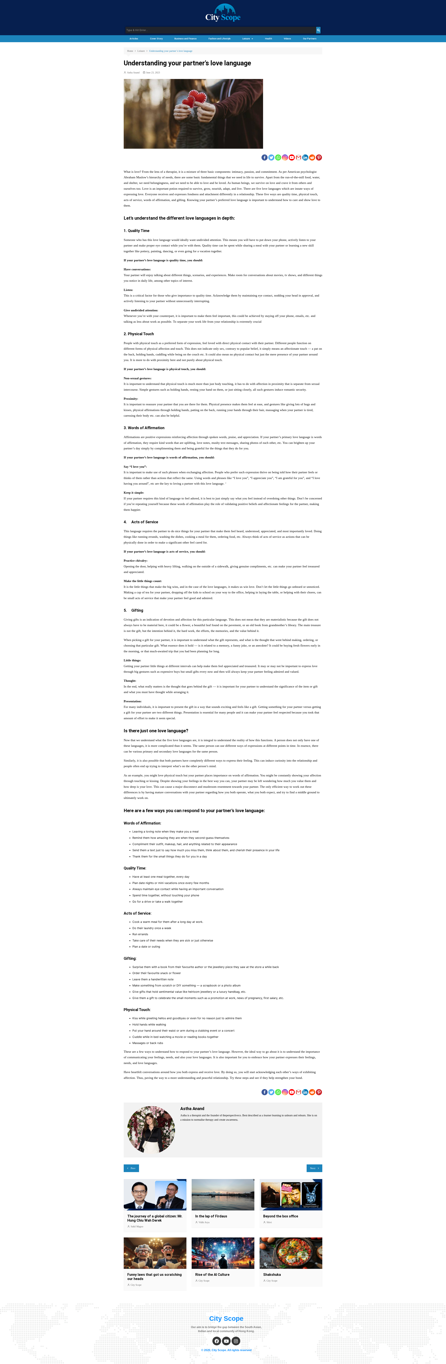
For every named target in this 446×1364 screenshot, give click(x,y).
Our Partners (309, 38)
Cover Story (156, 38)
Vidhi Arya (204, 1222)
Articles (134, 38)
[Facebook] (265, 157)
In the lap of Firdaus (211, 1216)
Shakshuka (272, 1274)
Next (312, 1168)
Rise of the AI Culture (212, 1274)
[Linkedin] (305, 157)
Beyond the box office (280, 1216)
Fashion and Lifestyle (219, 38)
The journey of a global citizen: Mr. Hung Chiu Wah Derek (154, 1218)
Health (268, 38)
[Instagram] (285, 157)
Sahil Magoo (137, 1226)
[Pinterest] (319, 157)
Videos (287, 38)
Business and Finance (185, 38)
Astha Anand (133, 72)
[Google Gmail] (298, 157)
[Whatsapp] (278, 157)
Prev (133, 1168)
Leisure (246, 38)
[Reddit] (312, 157)
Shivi (269, 1222)
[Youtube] (292, 157)
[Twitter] (271, 157)
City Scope (136, 1285)
